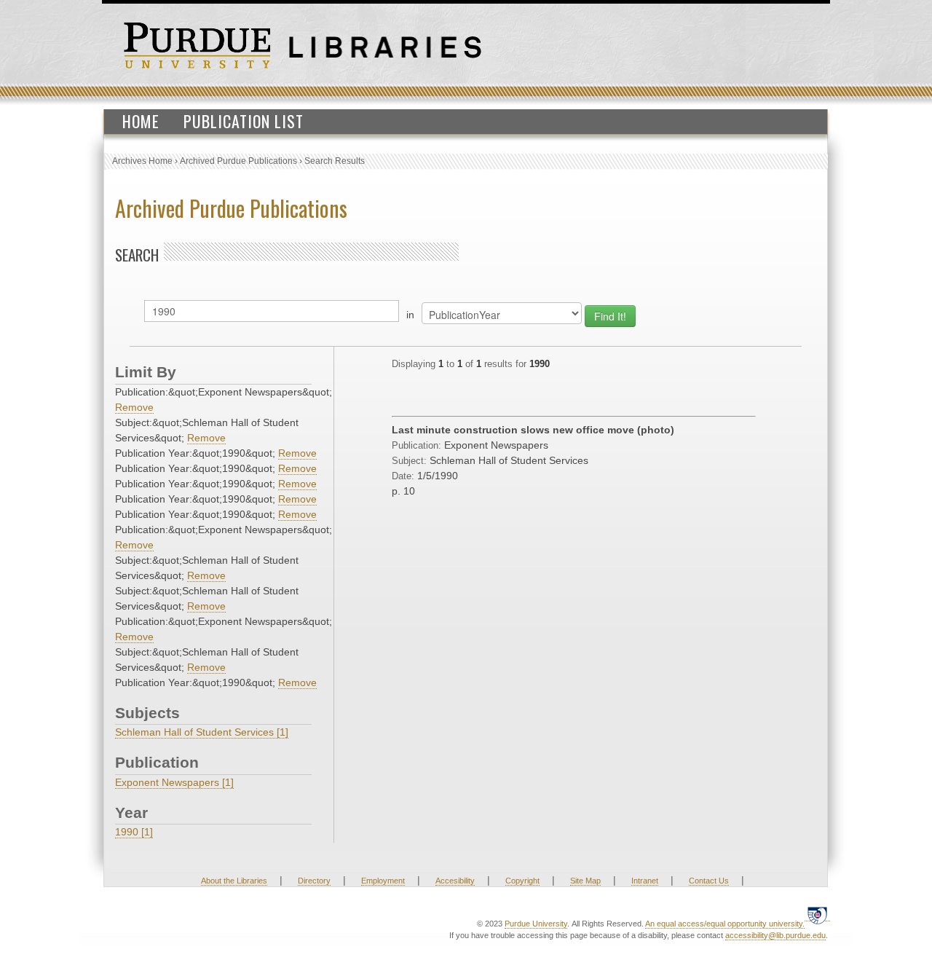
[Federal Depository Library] (817, 915)
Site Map (585, 880)
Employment (383, 880)
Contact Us (709, 880)
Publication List (243, 121)
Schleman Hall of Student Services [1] (201, 732)
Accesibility (455, 880)
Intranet (644, 880)
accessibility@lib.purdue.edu (775, 935)
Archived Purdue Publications (238, 161)
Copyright (522, 880)
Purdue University (536, 923)
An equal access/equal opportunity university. (725, 923)
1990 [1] (134, 832)
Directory (314, 880)
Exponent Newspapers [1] (174, 782)
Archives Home (142, 161)
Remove (134, 407)
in (410, 314)
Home (140, 121)
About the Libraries (234, 880)
